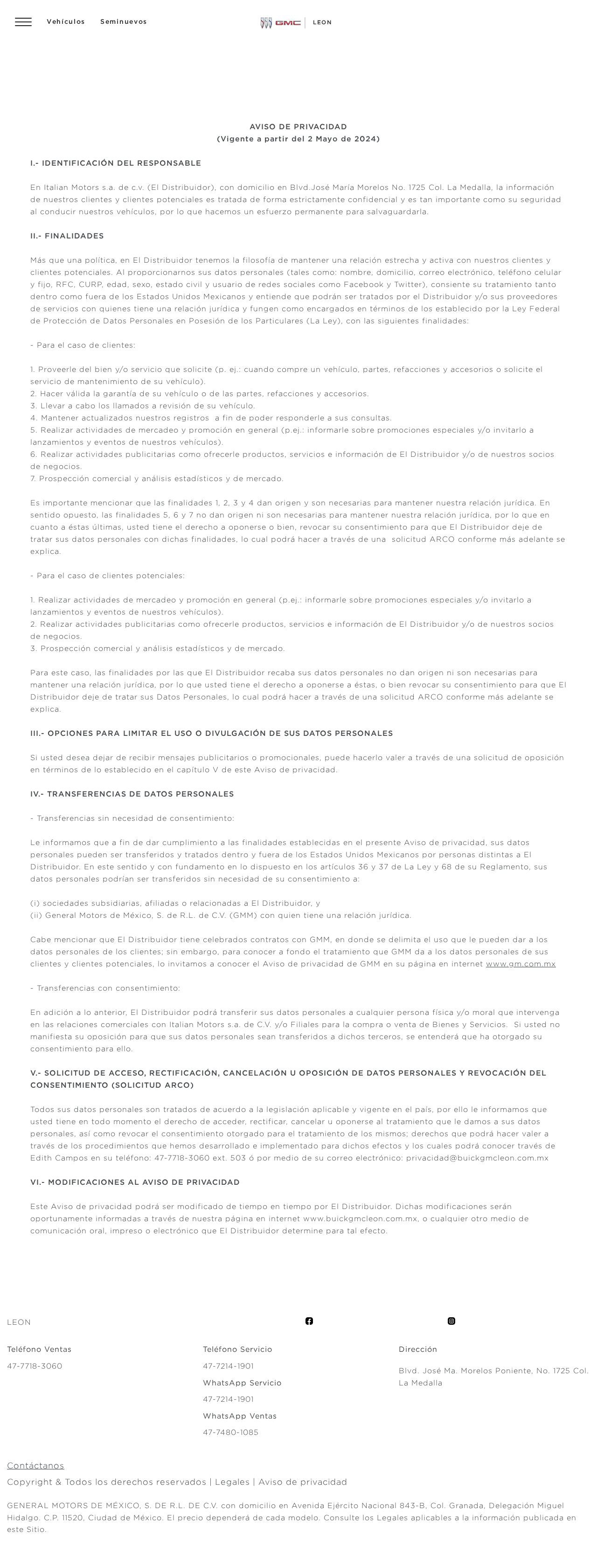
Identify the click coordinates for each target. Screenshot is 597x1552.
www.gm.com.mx (521, 963)
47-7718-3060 (182, 1158)
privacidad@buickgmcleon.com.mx (477, 1158)
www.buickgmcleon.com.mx (360, 1218)
